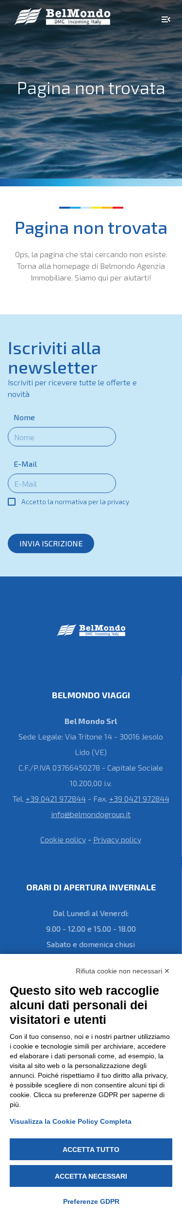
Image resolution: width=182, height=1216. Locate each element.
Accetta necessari (91, 1176)
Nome (24, 417)
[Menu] (166, 19)
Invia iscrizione (51, 543)
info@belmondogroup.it (91, 814)
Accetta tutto (91, 1149)
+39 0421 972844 (56, 798)
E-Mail (25, 463)
